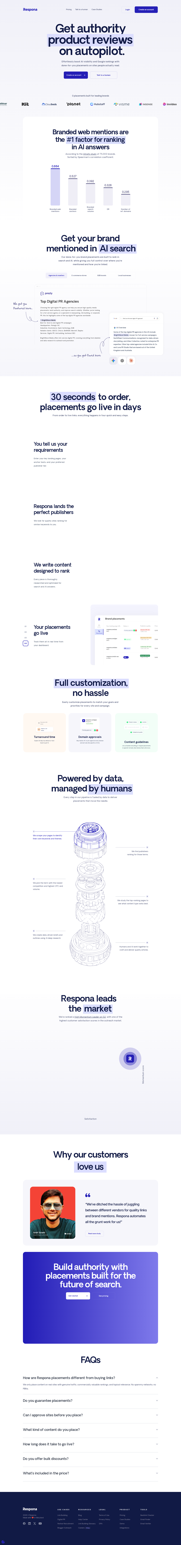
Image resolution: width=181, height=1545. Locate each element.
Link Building (62, 1515)
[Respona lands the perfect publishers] (26, 632)
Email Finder (145, 1519)
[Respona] (30, 9)
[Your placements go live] (26, 643)
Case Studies (97, 9)
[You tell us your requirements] (26, 626)
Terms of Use (104, 1515)
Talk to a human (81, 9)
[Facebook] (24, 1523)
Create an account (146, 10)
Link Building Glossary (87, 1524)
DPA (100, 1524)
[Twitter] (34, 1523)
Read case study (94, 1233)
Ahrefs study (89, 154)
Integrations (124, 1528)
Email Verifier (145, 1524)
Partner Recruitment (66, 1524)
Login (127, 10)
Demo (122, 1524)
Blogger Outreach (64, 1528)
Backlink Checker (147, 1515)
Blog (80, 1515)
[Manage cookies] (3, 1542)
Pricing (69, 9)
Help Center (83, 1519)
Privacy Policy (104, 1519)
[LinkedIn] (29, 1523)
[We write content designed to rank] (26, 637)
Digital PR (61, 1519)
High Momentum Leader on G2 (90, 1017)
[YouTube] (40, 1523)
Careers (81, 1528)
